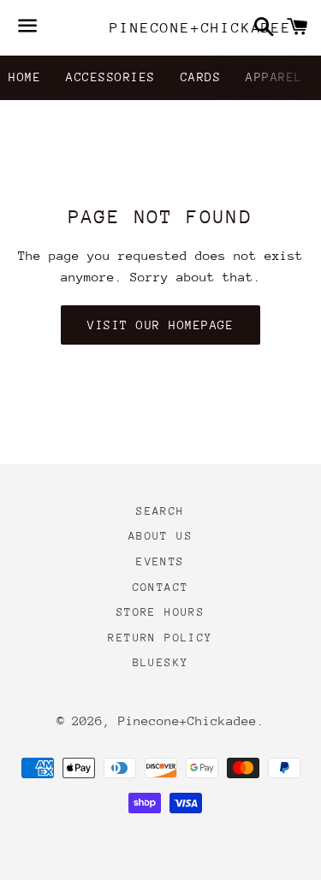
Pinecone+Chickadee (160, 28)
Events (160, 561)
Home (25, 77)
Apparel (274, 77)
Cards (201, 77)
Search (160, 511)
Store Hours (160, 611)
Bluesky (161, 662)
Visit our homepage (160, 325)
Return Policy (160, 637)
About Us (160, 535)
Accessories (111, 77)
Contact (161, 587)
